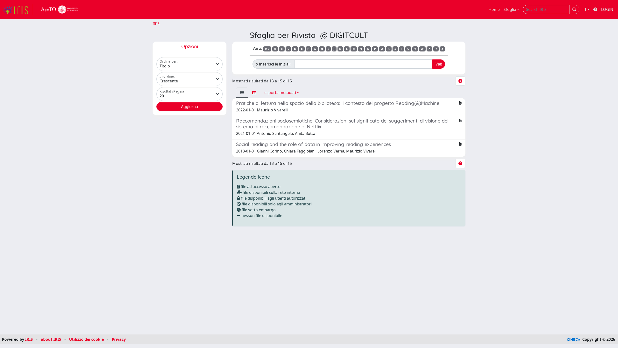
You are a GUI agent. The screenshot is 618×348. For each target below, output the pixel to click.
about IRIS (51, 339)
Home (494, 9)
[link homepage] (17, 9)
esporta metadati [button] (280, 92)
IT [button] (585, 9)
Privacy (119, 339)
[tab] (242, 92)
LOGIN (607, 9)
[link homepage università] (59, 9)
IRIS (156, 23)
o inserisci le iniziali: (273, 64)
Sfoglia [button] (510, 9)
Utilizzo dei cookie (86, 339)
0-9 (267, 49)
